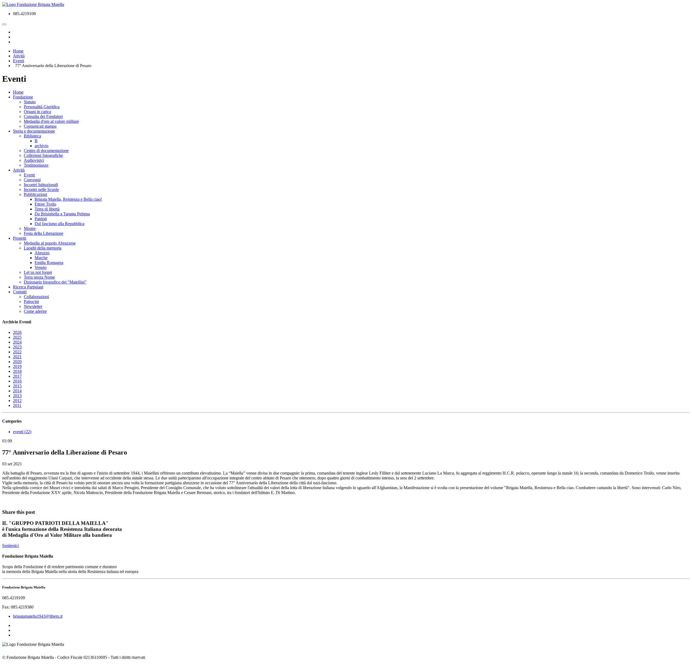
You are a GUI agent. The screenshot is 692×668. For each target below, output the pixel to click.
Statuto (30, 102)
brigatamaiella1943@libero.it (37, 616)
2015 (17, 386)
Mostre (30, 228)
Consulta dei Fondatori (43, 116)
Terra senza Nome (39, 277)
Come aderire (35, 311)
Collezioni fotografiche (43, 155)
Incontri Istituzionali (41, 184)
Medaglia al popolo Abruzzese (50, 243)
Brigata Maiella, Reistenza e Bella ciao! (68, 199)
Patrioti (41, 218)
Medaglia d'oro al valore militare (51, 121)
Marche (41, 257)
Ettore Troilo (45, 204)
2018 (17, 371)
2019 (17, 366)
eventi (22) (22, 431)
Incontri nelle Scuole (41, 189)
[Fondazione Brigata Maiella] (33, 4)
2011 (17, 405)
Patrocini (31, 301)
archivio (41, 145)
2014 (17, 391)
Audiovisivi (34, 160)
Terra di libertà (47, 209)
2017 (17, 376)
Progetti (19, 238)
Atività (19, 170)
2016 (17, 381)
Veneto (40, 267)
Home (18, 92)
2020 (17, 361)
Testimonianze (36, 165)
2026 (17, 332)
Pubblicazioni (35, 194)
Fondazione (23, 97)
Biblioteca (32, 136)
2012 (17, 400)
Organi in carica (37, 111)
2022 (17, 352)
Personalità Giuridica (41, 106)
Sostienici (10, 545)
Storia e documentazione (34, 131)
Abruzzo (42, 253)
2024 (17, 342)
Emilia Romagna (49, 262)
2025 (17, 337)
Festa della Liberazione (43, 233)
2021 (17, 356)
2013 (17, 395)
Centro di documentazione (46, 150)
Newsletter (33, 306)
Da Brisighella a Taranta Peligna (62, 214)
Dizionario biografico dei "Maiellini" (55, 282)
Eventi (29, 175)
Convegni (32, 179)
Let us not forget (38, 272)
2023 (17, 347)
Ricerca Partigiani (28, 287)
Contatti (19, 291)
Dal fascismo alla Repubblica (59, 223)
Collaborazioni (36, 296)
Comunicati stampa (40, 126)
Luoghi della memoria (42, 248)
